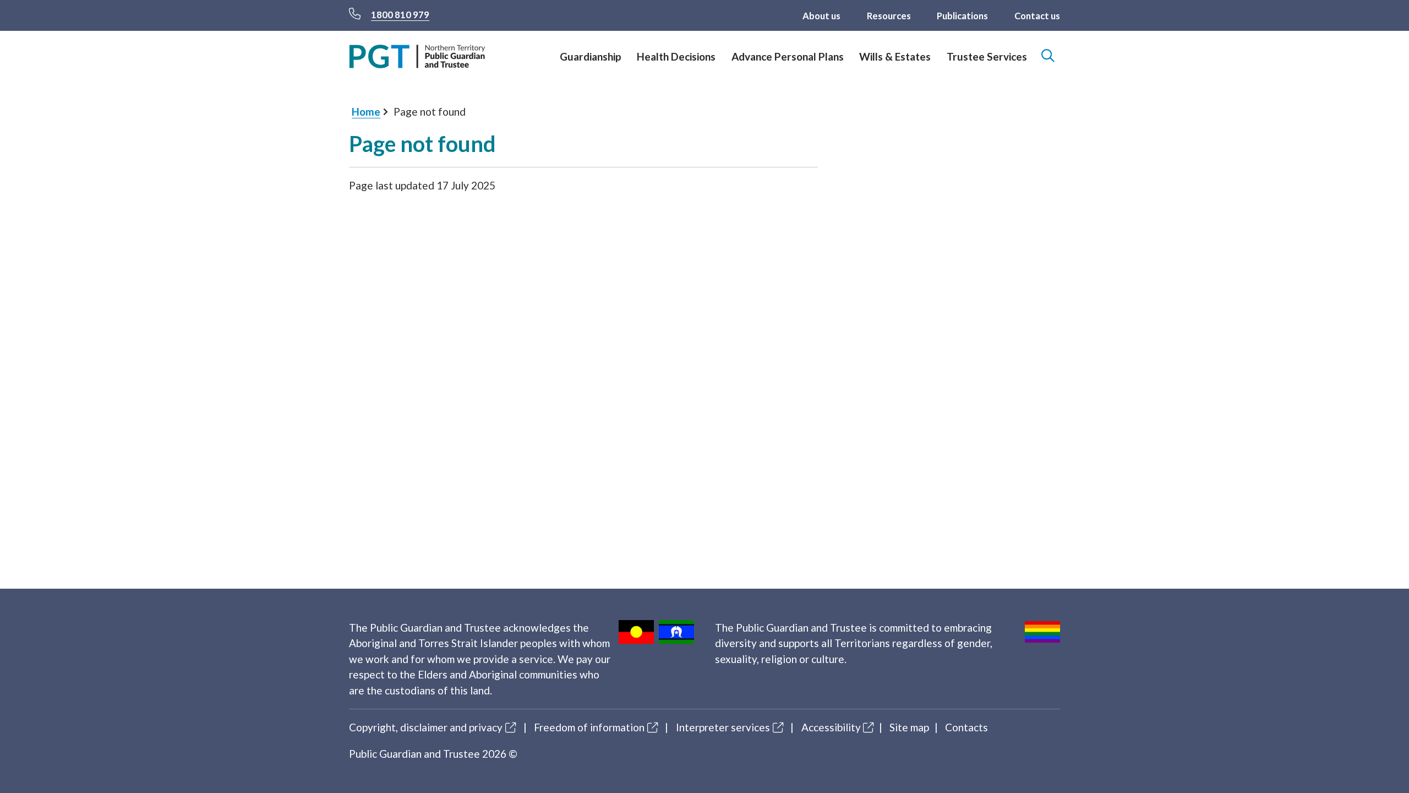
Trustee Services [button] (987, 56)
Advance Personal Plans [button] (787, 56)
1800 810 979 (400, 14)
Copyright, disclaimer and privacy (426, 727)
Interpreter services (723, 727)
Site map (909, 727)
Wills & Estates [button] (895, 56)
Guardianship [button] (590, 56)
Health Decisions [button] (676, 56)
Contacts (966, 727)
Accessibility (831, 727)
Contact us (1037, 15)
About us (821, 15)
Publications (962, 15)
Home (366, 111)
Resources (889, 15)
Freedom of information (589, 727)
